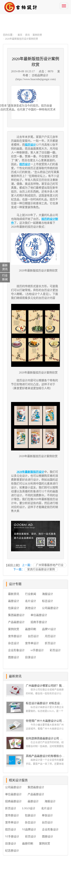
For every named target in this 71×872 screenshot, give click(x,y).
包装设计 (13, 608)
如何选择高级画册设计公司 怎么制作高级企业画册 (45, 738)
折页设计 (50, 643)
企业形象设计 (16, 650)
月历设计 (50, 636)
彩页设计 (55, 650)
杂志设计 (13, 643)
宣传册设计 (15, 636)
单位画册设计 (39, 615)
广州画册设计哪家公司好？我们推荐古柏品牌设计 (45, 685)
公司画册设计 (50, 608)
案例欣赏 (37, 35)
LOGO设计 (28, 808)
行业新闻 (30, 594)
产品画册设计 (16, 622)
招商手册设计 (39, 622)
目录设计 (30, 657)
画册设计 (13, 601)
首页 (20, 35)
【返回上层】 (13, 565)
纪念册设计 (12, 850)
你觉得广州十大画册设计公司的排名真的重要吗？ (45, 720)
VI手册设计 (12, 836)
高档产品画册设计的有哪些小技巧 (45, 756)
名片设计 (30, 601)
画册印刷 (30, 629)
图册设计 (13, 657)
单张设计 (47, 815)
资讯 (27, 35)
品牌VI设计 (49, 629)
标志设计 (47, 601)
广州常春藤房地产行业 (50, 565)
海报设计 (47, 594)
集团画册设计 (16, 615)
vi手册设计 (37, 650)
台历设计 (33, 636)
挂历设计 (10, 829)
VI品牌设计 (29, 829)
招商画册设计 (13, 801)
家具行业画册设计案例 (41, 569)
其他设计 (30, 608)
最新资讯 (13, 594)
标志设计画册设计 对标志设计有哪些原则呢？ (45, 703)
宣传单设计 (32, 643)
